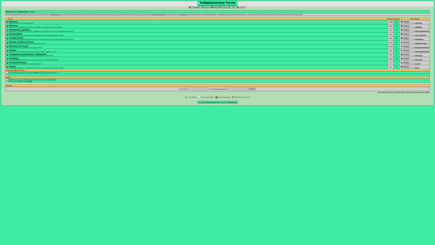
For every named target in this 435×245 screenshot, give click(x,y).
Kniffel (417, 68)
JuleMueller (418, 27)
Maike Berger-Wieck (421, 43)
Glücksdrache (419, 39)
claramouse (418, 23)
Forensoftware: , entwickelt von (217, 102)
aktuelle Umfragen (401, 92)
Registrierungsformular (158, 14)
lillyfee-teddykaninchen (422, 31)
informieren (184, 14)
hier (296, 14)
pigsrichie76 (29, 81)
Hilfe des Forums (55, 14)
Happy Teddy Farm (420, 35)
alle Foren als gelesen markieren (415, 92)
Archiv (427, 92)
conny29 (417, 63)
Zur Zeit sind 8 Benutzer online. (15, 70)
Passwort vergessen (220, 89)
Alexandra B (418, 55)
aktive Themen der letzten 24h (386, 92)
